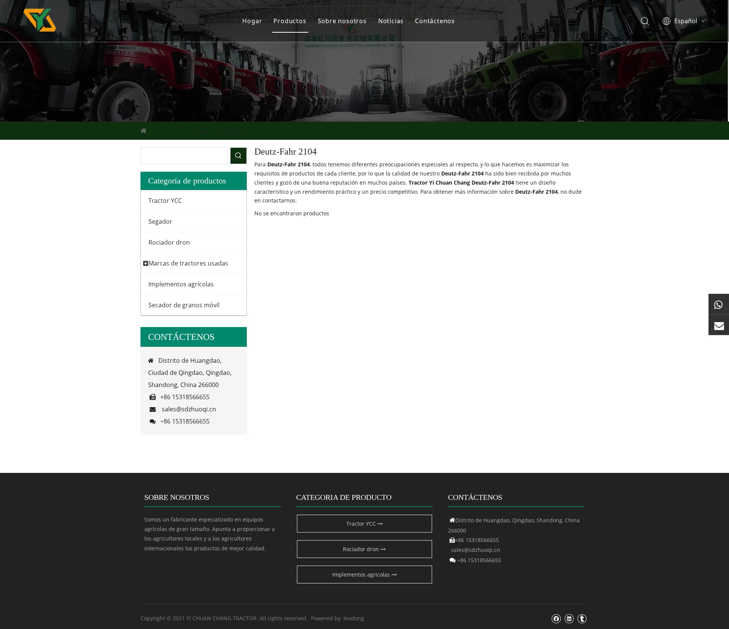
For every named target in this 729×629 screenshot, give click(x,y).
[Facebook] (556, 618)
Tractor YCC (361, 523)
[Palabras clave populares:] (238, 156)
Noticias (391, 21)
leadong (354, 618)
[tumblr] (582, 618)
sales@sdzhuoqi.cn (189, 409)
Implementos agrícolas (361, 574)
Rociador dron (361, 549)
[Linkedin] (569, 618)
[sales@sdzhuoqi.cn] (718, 325)
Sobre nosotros (342, 21)
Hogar (252, 21)
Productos (289, 21)
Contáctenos (435, 21)
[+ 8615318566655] (718, 304)
